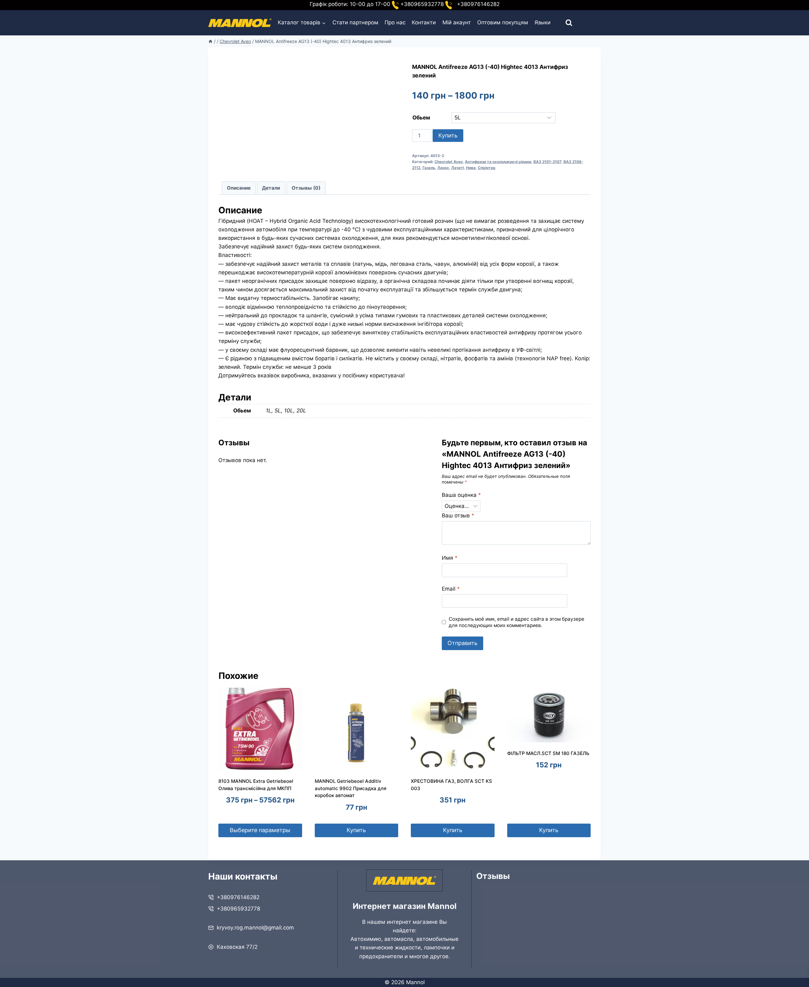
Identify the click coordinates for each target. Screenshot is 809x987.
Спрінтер (487, 167)
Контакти (424, 22)
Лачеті (457, 167)
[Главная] (210, 41)
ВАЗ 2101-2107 (547, 161)
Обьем (421, 117)
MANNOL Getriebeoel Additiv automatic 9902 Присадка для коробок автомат (350, 788)
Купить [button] (356, 830)
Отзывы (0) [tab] (306, 188)
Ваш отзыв (458, 515)
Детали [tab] (271, 188)
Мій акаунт (456, 22)
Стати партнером (355, 22)
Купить (448, 135)
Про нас (395, 22)
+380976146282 (238, 897)
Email (451, 589)
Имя (450, 558)
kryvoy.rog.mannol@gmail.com (255, 927)
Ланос (443, 167)
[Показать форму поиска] (563, 23)
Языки (542, 22)
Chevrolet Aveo (449, 161)
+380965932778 (238, 908)
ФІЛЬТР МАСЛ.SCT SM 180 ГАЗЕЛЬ (548, 753)
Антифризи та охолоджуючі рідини (498, 161)
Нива (471, 167)
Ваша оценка (461, 495)
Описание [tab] (239, 188)
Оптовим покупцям (502, 22)
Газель (429, 167)
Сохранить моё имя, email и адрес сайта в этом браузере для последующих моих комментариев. (516, 622)
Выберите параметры (260, 830)
